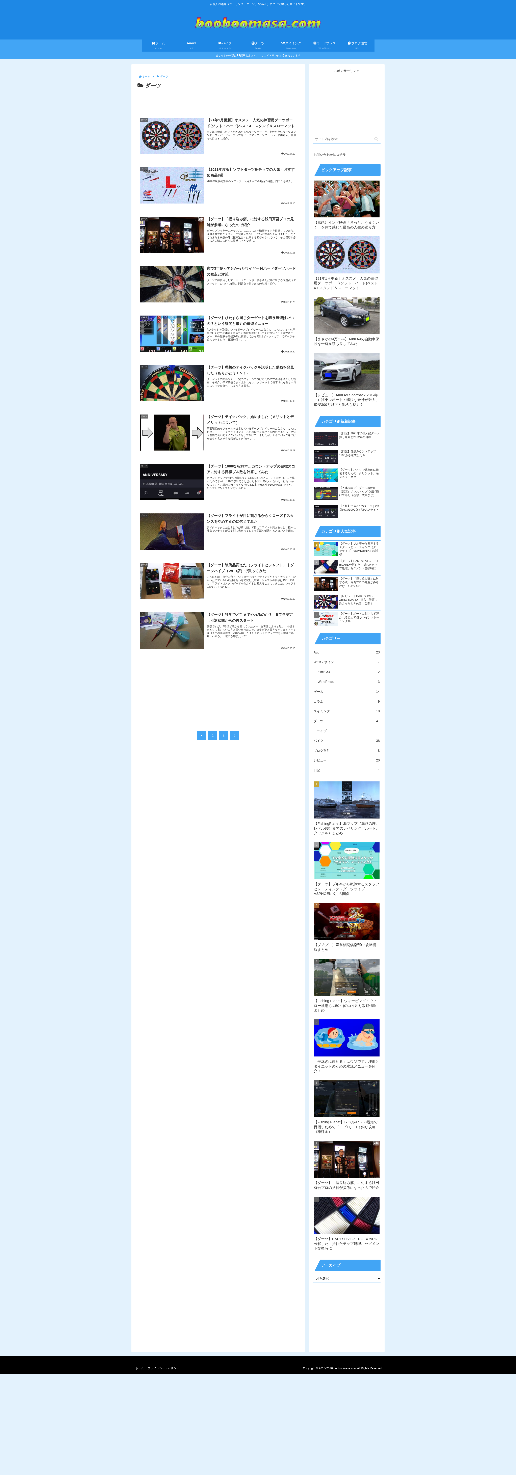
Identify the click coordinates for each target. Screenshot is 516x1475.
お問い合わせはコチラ (330, 154)
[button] (376, 139)
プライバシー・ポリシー (163, 1368)
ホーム (139, 1368)
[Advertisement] (218, 101)
